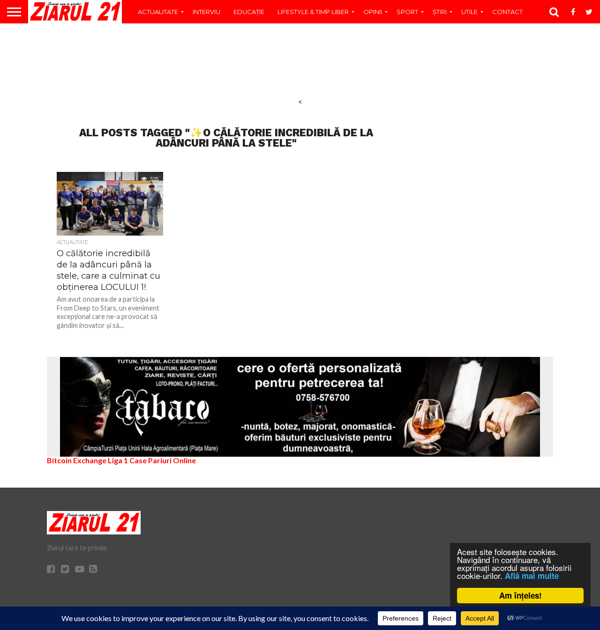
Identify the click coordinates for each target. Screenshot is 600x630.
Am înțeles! (520, 595)
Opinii (372, 11)
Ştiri (440, 11)
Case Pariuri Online (162, 460)
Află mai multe (532, 575)
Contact (507, 11)
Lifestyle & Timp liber (313, 11)
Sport (407, 11)
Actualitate (158, 11)
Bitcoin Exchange (76, 460)
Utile (469, 11)
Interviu (206, 11)
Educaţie (248, 11)
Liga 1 (118, 460)
